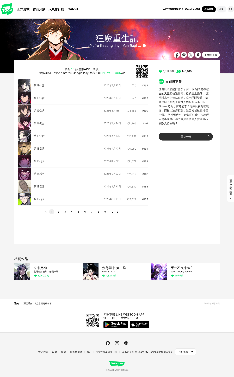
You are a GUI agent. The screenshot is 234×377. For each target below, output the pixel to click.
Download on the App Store (139, 324)
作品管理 (208, 9)
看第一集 (186, 136)
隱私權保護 (76, 351)
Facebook (177, 55)
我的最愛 (212, 55)
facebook (107, 343)
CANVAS (74, 9)
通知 (16, 303)
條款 (63, 351)
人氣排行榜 (56, 9)
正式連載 (23, 9)
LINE (184, 55)
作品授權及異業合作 (106, 351)
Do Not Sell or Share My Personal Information (146, 351)
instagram (117, 343)
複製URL (198, 55)
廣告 (89, 351)
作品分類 (39, 9)
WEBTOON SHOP (173, 9)
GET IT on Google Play (115, 324)
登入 (221, 9)
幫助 (54, 351)
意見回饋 (43, 351)
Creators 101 (192, 9)
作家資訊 (144, 45)
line (126, 343)
